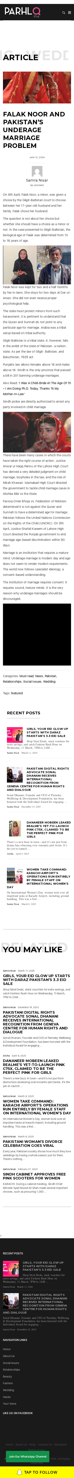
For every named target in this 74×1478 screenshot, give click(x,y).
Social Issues (32, 681)
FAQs (32, 1444)
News (39, 676)
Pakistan (50, 676)
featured (17, 693)
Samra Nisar (37, 180)
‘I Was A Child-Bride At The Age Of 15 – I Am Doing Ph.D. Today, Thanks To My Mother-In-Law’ (37, 388)
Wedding (49, 681)
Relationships (12, 681)
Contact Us (45, 1444)
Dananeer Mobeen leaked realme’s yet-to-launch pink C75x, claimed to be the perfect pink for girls (49, 829)
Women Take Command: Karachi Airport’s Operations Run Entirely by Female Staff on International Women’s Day (38, 878)
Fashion (8, 1383)
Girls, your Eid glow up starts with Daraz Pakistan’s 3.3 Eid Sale (47, 732)
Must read (27, 676)
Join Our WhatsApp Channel (27, 1456)
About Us (9, 1356)
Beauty (7, 1376)
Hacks (7, 1397)
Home (7, 1349)
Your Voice (9, 1403)
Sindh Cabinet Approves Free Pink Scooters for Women (34, 1176)
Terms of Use (36, 1450)
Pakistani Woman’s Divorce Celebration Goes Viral (33, 1144)
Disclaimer (60, 1444)
